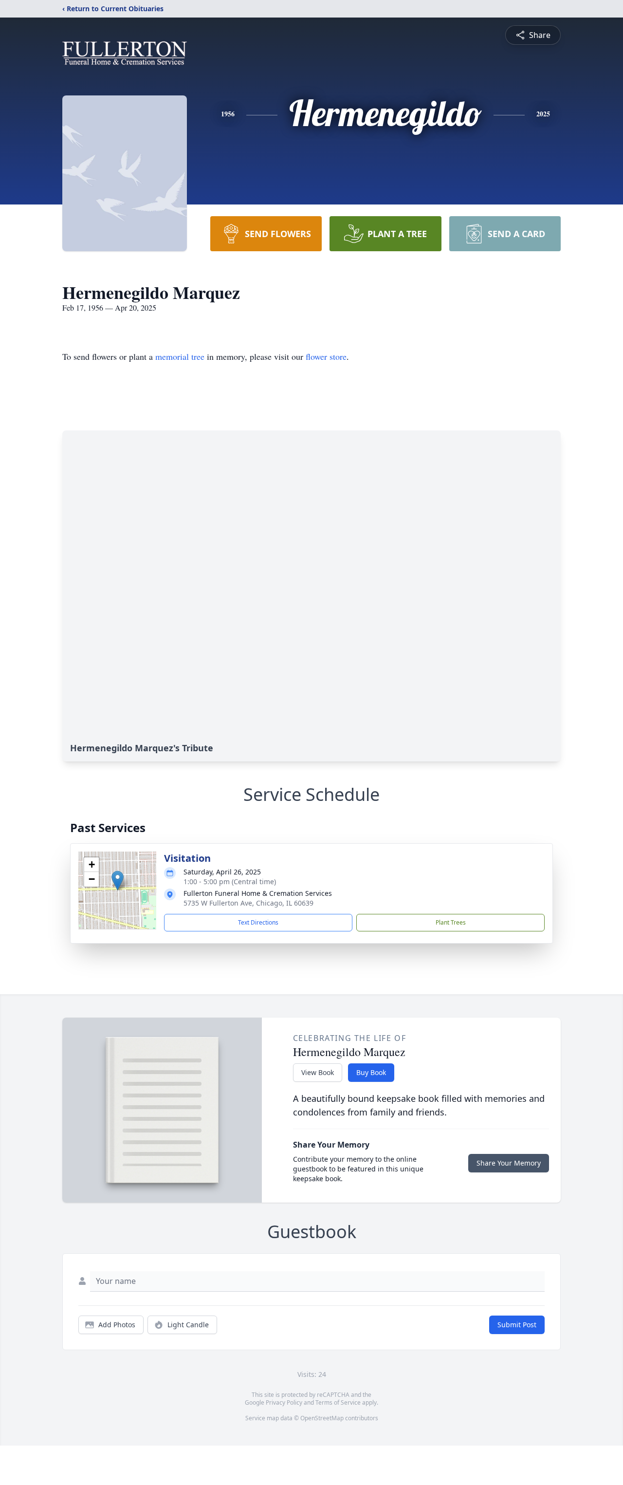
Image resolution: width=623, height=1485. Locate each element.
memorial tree (179, 356)
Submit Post (516, 1324)
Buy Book (371, 1072)
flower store (326, 356)
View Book (317, 1072)
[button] (117, 881)
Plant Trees (451, 922)
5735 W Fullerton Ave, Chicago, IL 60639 (248, 903)
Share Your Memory (508, 1163)
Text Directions (258, 922)
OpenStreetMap (322, 1418)
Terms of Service (338, 1402)
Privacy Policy (284, 1402)
